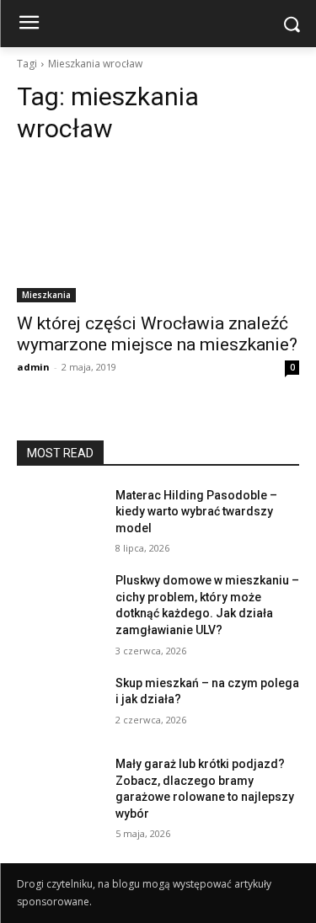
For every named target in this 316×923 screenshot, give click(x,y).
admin (33, 366)
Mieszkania (46, 295)
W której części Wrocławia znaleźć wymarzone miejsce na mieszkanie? (157, 334)
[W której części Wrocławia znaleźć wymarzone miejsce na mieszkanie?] (158, 231)
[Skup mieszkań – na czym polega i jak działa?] (59, 704)
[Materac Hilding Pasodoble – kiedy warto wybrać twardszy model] (59, 517)
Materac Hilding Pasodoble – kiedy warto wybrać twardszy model (196, 511)
